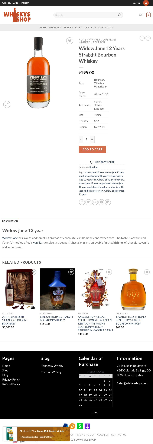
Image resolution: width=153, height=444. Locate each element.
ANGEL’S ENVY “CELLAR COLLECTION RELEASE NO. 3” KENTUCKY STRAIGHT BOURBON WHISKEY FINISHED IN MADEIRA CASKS (95, 323)
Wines (67, 27)
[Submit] (120, 15)
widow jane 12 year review (110, 179)
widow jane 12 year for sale (101, 176)
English (21, 441)
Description (10, 221)
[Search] (146, 3)
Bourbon (99, 42)
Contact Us (106, 27)
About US (90, 27)
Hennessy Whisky (51, 365)
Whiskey (54, 27)
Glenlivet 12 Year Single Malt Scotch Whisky (42, 430)
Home (43, 27)
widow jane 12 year (94, 172)
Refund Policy (11, 384)
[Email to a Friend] (95, 202)
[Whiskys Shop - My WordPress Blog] (17, 14)
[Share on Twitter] (88, 202)
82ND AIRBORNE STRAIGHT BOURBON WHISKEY (57, 318)
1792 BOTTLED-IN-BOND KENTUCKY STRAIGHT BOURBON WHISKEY (131, 320)
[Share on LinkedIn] (108, 202)
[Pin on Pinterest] (101, 202)
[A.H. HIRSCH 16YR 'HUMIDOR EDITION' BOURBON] (19, 289)
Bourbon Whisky (50, 372)
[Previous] (2, 304)
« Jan (94, 412)
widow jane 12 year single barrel (95, 183)
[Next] (150, 304)
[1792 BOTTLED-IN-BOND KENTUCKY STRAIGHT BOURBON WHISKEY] (133, 289)
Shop (5, 370)
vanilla (37, 242)
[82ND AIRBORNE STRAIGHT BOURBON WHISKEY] (57, 289)
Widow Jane (10, 238)
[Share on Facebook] (82, 202)
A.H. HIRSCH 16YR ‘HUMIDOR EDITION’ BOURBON (14, 320)
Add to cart (92, 149)
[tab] (10, 221)
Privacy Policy (11, 379)
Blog (78, 27)
